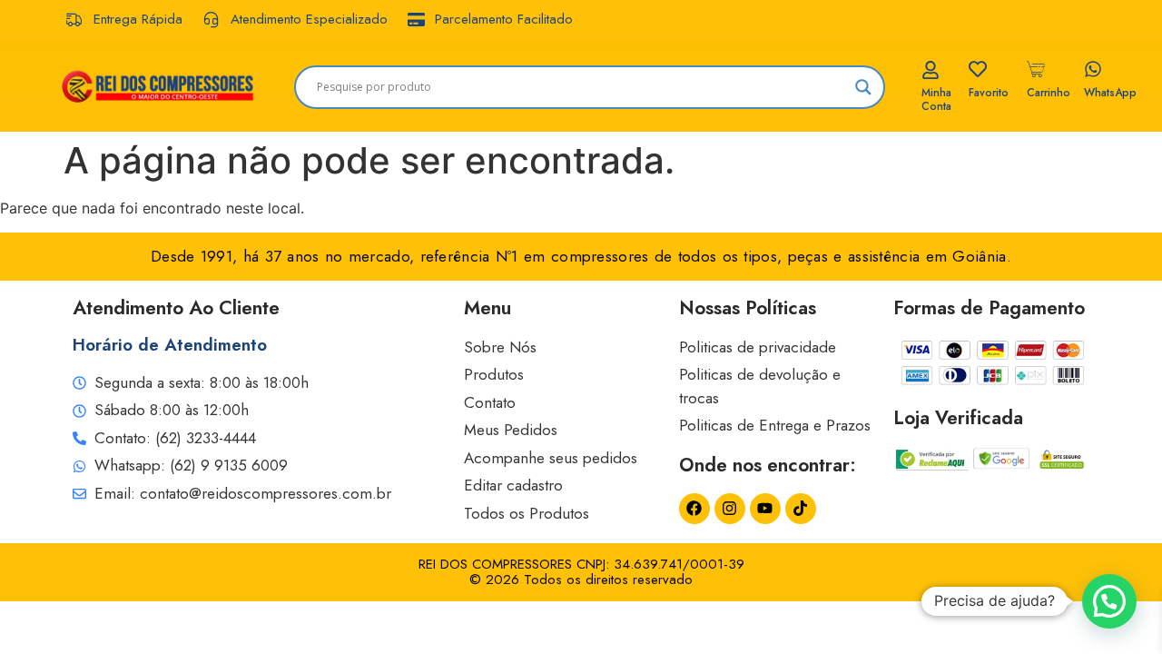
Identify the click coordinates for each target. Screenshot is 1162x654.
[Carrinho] (1036, 69)
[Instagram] (729, 508)
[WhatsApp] (1093, 69)
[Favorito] (978, 69)
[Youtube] (765, 508)
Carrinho (1048, 92)
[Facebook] (694, 508)
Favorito (989, 92)
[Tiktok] (800, 508)
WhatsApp (1110, 92)
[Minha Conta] (930, 70)
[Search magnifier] (863, 87)
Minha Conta (936, 99)
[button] (1109, 601)
